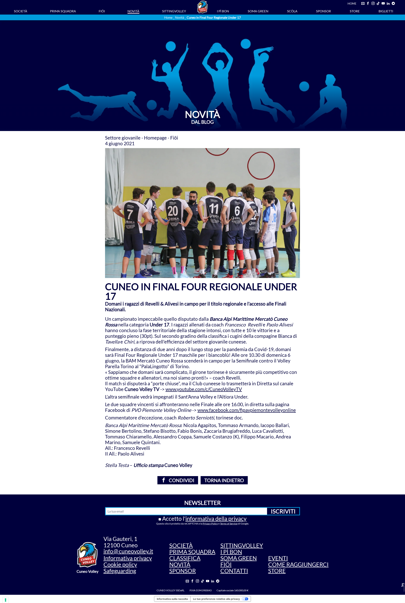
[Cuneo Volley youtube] (383, 3)
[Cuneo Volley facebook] (368, 3)
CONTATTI (234, 570)
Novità (179, 17)
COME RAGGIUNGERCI (298, 564)
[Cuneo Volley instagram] (373, 3)
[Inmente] (402, 587)
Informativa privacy (127, 558)
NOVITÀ (133, 11)
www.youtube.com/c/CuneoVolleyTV (203, 389)
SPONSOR (323, 11)
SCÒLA (292, 11)
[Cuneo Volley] (202, 7)
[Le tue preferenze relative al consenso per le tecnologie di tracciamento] (6, 600)
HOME (352, 3)
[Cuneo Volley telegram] (393, 3)
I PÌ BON (223, 11)
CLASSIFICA (184, 558)
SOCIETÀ (20, 11)
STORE (355, 11)
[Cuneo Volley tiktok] (378, 3)
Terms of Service (228, 523)
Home (168, 17)
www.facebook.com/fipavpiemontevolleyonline (246, 410)
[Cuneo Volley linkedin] (388, 3)
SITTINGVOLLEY (174, 11)
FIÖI (102, 11)
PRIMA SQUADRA (63, 11)
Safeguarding (119, 570)
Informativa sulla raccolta (172, 598)
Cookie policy (120, 564)
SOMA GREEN (258, 11)
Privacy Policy (210, 523)
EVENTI (278, 558)
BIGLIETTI (386, 11)
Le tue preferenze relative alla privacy (216, 598)
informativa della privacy (215, 518)
